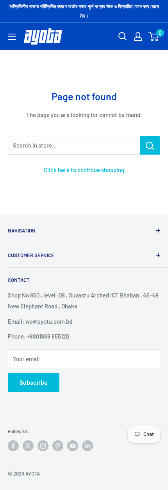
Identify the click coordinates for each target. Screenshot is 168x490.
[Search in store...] (150, 145)
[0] (154, 36)
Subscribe (34, 382)
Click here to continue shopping (84, 169)
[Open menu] (12, 37)
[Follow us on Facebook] (13, 445)
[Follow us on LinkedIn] (87, 445)
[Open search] (122, 36)
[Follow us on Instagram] (43, 445)
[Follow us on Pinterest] (57, 445)
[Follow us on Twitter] (28, 445)
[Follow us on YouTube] (72, 445)
